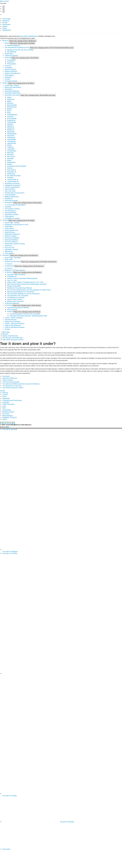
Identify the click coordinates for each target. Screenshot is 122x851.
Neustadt (10, 158)
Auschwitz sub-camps (12, 95)
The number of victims (12, 209)
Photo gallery (11, 64)
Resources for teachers (12, 321)
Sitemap (5, 393)
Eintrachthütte (11, 118)
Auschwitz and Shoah (12, 183)
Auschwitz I (8, 89)
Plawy (9, 160)
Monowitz (10, 154)
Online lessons (12, 309)
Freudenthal (11, 120)
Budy (9, 112)
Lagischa (10, 147)
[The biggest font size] (4, 14)
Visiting (5, 220)
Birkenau (10, 103)
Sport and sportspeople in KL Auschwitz (20, 292)
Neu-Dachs (11, 156)
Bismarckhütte (12, 105)
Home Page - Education (13, 257)
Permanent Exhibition (12, 238)
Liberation (8, 207)
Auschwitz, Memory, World (16, 274)
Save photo (6, 849)
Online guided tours (11, 230)
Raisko (9, 164)
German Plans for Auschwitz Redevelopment (22, 278)
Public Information (8, 404)
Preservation (9, 54)
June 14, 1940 (12, 280)
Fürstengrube (11, 122)
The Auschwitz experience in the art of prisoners (23, 293)
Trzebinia (10, 177)
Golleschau (11, 132)
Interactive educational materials (18, 307)
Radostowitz (11, 162)
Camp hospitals (10, 195)
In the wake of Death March (16, 205)
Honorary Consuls (11, 81)
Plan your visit (9, 247)
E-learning (8, 305)
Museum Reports (10, 69)
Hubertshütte (11, 139)
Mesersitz (10, 153)
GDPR (4, 419)
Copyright (5, 402)
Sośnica (10, 168)
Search (4, 26)
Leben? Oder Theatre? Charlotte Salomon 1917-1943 (25, 282)
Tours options (9, 228)
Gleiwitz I (10, 124)
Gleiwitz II (10, 126)
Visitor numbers (7, 380)
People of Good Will (14, 286)
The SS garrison (10, 210)
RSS (4, 408)
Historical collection (11, 55)
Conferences (9, 266)
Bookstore (5, 20)
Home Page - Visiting (12, 222)
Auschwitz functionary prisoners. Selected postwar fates (28, 316)
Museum (5, 40)
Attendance (8, 251)
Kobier (9, 145)
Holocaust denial (10, 212)
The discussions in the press (12, 386)
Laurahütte (10, 149)
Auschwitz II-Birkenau (12, 91)
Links (4, 406)
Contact (7, 79)
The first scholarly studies (11, 382)
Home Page (6, 19)
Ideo (7, 427)
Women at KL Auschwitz (15, 301)
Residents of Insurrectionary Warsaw (19, 288)
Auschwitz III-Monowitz (12, 93)
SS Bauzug (11, 174)
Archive (9, 264)
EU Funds (5, 414)
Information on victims (12, 218)
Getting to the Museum (12, 234)
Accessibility (11, 60)
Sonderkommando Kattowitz (16, 166)
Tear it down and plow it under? (12, 339)
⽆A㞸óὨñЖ (6, 30)
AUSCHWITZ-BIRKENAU (28, 36)
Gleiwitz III (10, 128)
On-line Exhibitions (11, 242)
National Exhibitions (11, 240)
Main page (6, 332)
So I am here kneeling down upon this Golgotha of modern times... (29, 290)
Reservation (6, 24)
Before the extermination (13, 87)
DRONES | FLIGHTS (9, 417)
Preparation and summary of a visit (16, 224)
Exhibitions (9, 272)
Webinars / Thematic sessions (15, 270)
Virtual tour (8, 245)
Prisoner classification (12, 187)
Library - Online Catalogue (14, 318)
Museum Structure (11, 71)
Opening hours (10, 232)
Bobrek (9, 109)
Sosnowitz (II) (11, 172)
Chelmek (10, 116)
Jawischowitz (11, 143)
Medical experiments (12, 196)
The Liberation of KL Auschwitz (17, 295)
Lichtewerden (11, 151)
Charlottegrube (12, 114)
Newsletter (6, 398)
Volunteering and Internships (12, 400)
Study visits (8, 259)
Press (4, 396)
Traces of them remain (14, 299)
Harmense (10, 135)
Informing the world (11, 200)
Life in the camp (10, 191)
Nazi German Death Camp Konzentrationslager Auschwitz (26, 284)
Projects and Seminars (12, 261)
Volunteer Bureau (11, 319)
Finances (8, 66)
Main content (4, 1)
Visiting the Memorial (12, 303)
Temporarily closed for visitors (15, 243)
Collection (10, 62)
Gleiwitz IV (10, 130)
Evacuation (9, 202)
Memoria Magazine (13, 45)
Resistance (8, 198)
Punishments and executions (14, 193)
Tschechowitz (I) (12, 179)
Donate (4, 22)
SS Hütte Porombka (14, 175)
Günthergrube (11, 133)
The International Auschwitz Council (17, 47)
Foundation (8, 67)
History (5, 83)
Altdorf (9, 97)
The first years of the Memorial (12, 338)
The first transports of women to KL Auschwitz (25, 314)
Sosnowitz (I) (11, 170)
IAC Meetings (11, 52)
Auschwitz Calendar (11, 214)
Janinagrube (11, 141)
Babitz (9, 101)
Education (6, 255)
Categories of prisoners (12, 185)
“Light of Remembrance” (13, 325)
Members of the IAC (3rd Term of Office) (20, 50)
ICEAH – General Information (14, 323)
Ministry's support (8, 412)
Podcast (10, 311)
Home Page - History (12, 85)
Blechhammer (12, 107)
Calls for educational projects (14, 327)
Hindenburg (11, 137)
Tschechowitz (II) (12, 181)
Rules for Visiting (10, 236)
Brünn (9, 111)
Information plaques (11, 249)
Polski (4, 28)
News (7, 43)
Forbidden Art (11, 276)
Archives (8, 57)
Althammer (10, 99)
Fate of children (10, 189)
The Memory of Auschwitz (16, 297)
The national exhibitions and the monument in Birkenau (21, 384)
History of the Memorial (12, 73)
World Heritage (7, 415)
